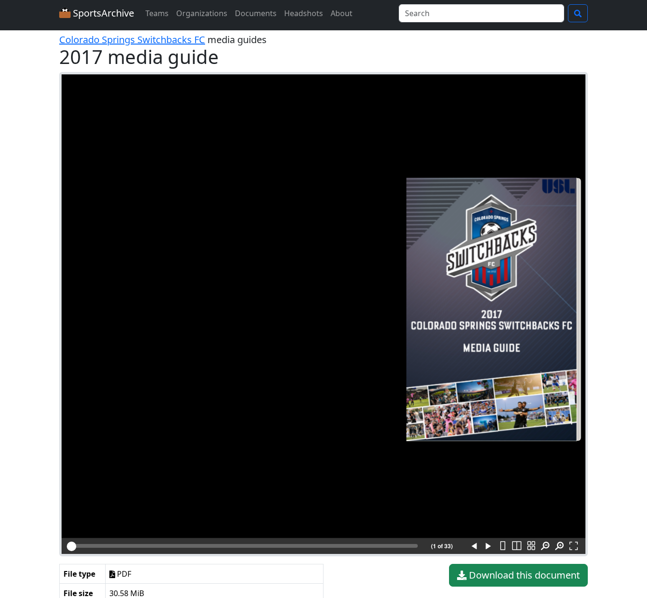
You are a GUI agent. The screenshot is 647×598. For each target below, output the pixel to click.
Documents (256, 13)
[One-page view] (502, 546)
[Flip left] (474, 546)
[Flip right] (488, 546)
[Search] (578, 13)
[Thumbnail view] (531, 546)
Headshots (303, 13)
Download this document (523, 575)
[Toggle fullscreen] (573, 546)
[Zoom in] (559, 546)
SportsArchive (102, 13)
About (341, 13)
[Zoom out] (545, 546)
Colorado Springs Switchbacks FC (132, 39)
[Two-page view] (517, 546)
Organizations (201, 13)
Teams (157, 13)
